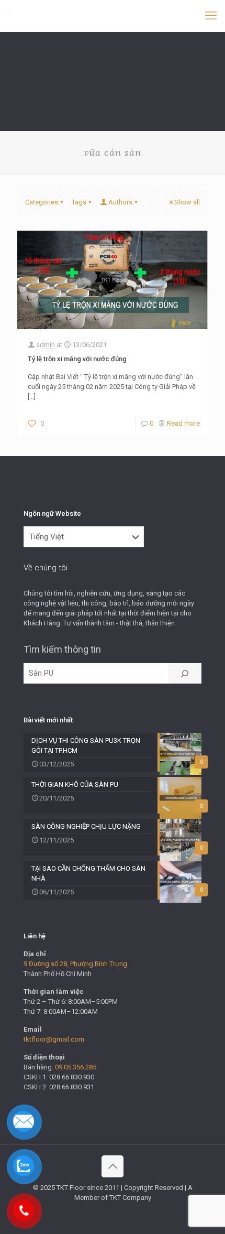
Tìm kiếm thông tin (62, 649)
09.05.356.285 (75, 1067)
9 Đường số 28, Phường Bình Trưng (75, 964)
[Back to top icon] (112, 1166)
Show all (187, 202)
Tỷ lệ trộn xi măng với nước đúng (77, 359)
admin (45, 345)
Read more (183, 423)
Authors (120, 202)
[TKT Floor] (8, 16)
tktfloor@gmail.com (54, 1039)
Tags (79, 202)
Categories (41, 202)
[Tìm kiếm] (184, 673)
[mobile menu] (211, 16)
